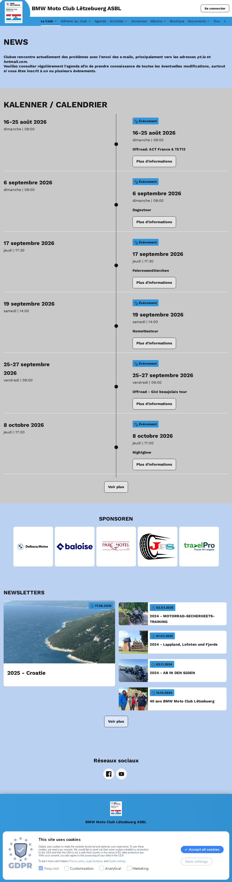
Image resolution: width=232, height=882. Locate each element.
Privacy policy (77, 861)
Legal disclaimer (94, 861)
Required (51, 868)
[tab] (51, 21)
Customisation (82, 868)
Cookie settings (117, 861)
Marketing (140, 868)
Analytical (113, 868)
